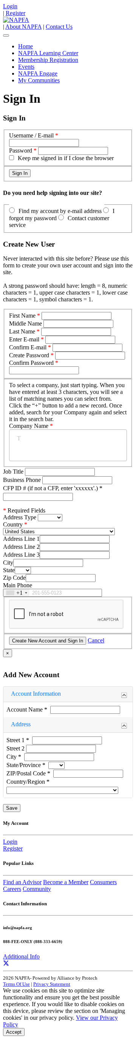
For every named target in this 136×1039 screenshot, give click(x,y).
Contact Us (59, 26)
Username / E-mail (31, 135)
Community (37, 889)
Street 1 (17, 740)
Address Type (19, 517)
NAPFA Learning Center (48, 53)
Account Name (26, 709)
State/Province (25, 765)
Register (15, 13)
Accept (14, 1032)
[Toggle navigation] (6, 35)
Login (10, 6)
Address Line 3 (21, 554)
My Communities (39, 80)
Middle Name (25, 323)
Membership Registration (48, 60)
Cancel (96, 640)
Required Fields (24, 510)
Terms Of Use (16, 984)
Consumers (103, 882)
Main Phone (17, 585)
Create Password (29, 355)
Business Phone (22, 480)
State (9, 570)
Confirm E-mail (27, 347)
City (8, 562)
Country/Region (27, 781)
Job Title (14, 471)
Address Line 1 (21, 539)
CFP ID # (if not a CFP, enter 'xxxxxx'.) (52, 488)
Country (13, 524)
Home (25, 46)
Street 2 (16, 748)
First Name (22, 315)
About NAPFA (23, 26)
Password (20, 150)
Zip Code (14, 577)
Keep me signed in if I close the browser (66, 158)
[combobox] (16, 592)
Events (26, 66)
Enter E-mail (24, 339)
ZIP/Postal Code (28, 773)
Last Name (22, 331)
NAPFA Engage (37, 73)
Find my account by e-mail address (60, 211)
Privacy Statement (51, 984)
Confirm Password (31, 363)
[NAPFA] (16, 20)
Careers (12, 889)
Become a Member (65, 882)
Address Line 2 (21, 546)
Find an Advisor (22, 882)
